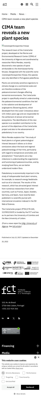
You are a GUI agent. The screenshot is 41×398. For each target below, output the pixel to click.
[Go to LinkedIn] (2, 318)
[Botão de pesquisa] (31, 4)
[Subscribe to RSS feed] (19, 318)
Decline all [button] (30, 387)
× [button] (38, 357)
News (21, 14)
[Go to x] (13, 318)
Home (4, 14)
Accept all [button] (10, 387)
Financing (8, 346)
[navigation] (21, 4)
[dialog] (20, 376)
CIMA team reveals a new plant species (20, 19)
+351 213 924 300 (10, 308)
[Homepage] (7, 4)
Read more (19, 368)
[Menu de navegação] (36, 4)
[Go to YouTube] (8, 318)
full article (16, 226)
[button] (20, 393)
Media (5, 353)
